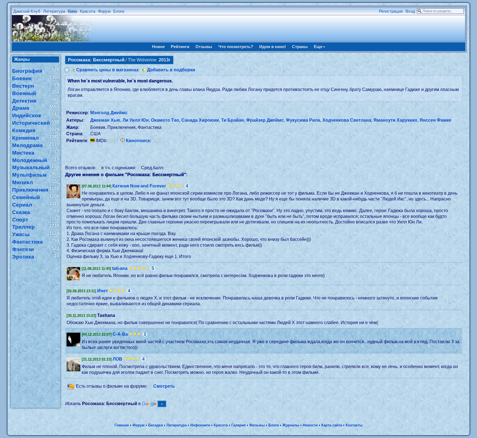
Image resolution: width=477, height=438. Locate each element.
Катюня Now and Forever (139, 186)
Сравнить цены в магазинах (107, 69)
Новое (158, 46)
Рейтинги (180, 46)
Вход (410, 11)
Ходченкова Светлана (346, 120)
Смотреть (164, 386)
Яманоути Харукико (395, 120)
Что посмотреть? (235, 46)
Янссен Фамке (435, 120)
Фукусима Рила (303, 120)
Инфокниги (200, 425)
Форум (104, 11)
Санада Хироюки (200, 120)
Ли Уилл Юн (136, 120)
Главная (122, 425)
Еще (318, 46)
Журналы (290, 425)
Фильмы (257, 425)
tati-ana (120, 268)
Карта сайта (331, 425)
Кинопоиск (138, 140)
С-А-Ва (120, 334)
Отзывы (203, 46)
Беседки (155, 425)
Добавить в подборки (171, 69)
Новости (310, 425)
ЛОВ (117, 359)
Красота (87, 11)
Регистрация (391, 11)
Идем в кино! (272, 46)
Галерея (238, 425)
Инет (102, 290)
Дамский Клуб (26, 11)
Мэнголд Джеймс (109, 112)
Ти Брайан (232, 120)
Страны (300, 46)
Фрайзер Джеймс (265, 120)
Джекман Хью (105, 120)
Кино (72, 11)
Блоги (118, 11)
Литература (54, 11)
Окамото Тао (165, 120)
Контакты (354, 425)
